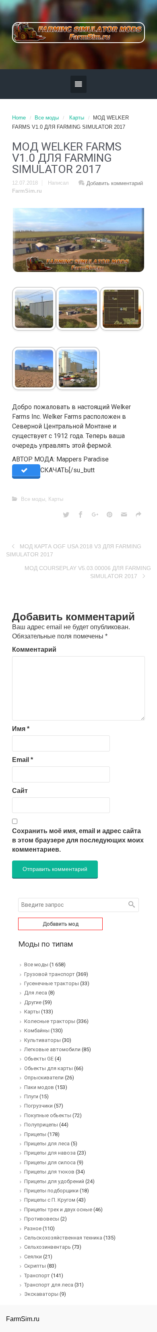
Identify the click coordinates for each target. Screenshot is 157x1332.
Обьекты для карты (48, 1068)
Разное (32, 1228)
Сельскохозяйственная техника (63, 1238)
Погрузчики (38, 1106)
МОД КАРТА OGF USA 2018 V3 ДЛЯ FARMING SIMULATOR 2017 (73, 550)
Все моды (47, 118)
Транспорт (37, 1275)
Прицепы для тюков (49, 1172)
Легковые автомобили (52, 1049)
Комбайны (37, 1030)
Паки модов (39, 1087)
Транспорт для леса (48, 1285)
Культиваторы (42, 1040)
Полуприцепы (41, 1125)
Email (22, 759)
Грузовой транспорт (49, 974)
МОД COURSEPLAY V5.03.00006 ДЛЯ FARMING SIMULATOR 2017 (88, 572)
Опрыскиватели (44, 1078)
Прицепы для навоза (50, 1153)
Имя (20, 728)
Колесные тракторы (49, 1021)
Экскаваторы (41, 1294)
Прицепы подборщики (51, 1191)
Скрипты (35, 1266)
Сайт (20, 790)
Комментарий (34, 649)
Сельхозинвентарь (47, 1247)
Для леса (35, 993)
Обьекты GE (39, 1059)
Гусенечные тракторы (51, 983)
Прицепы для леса (47, 1144)
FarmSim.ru (27, 191)
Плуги (31, 1096)
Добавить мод (60, 924)
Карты (76, 118)
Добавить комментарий (115, 183)
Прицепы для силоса (50, 1162)
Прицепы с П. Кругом (49, 1200)
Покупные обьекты (47, 1115)
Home (19, 118)
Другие (32, 1002)
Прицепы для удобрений (54, 1181)
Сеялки (33, 1257)
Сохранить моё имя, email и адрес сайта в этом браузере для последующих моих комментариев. (78, 840)
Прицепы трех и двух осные (58, 1209)
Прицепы (35, 1134)
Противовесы (41, 1219)
